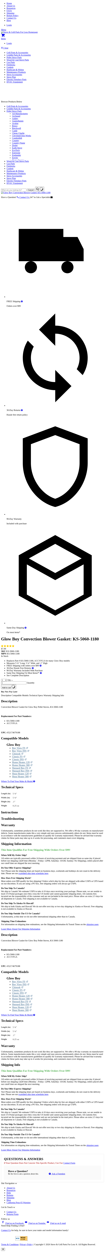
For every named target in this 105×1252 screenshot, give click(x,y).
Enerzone (16, 153)
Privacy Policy (26, 1244)
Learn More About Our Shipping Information (20, 929)
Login (9, 25)
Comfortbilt (17, 138)
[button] (8, 646)
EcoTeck (16, 150)
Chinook (17, 753)
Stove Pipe (11, 77)
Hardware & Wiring (15, 70)
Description (6, 695)
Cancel (30, 190)
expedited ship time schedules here (33, 873)
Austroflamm (17, 121)
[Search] (39, 189)
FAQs (9, 11)
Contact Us (11, 18)
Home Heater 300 (21, 765)
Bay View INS (20, 750)
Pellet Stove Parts (14, 57)
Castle (14, 131)
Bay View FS (20, 748)
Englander (16, 155)
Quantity (30, 683)
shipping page (92, 924)
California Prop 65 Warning (18, 1202)
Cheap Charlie (18, 133)
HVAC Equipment (15, 82)
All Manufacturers (20, 113)
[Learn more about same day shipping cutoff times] (26, 628)
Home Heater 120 (21, 762)
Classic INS (19, 759)
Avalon (15, 123)
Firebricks (11, 65)
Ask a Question (58, 1174)
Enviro (15, 157)
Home (9, 3)
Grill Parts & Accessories (17, 52)
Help (9, 1193)
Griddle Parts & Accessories (19, 55)
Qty (9, 680)
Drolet (15, 145)
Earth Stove (17, 148)
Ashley (15, 118)
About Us (11, 6)
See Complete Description (18, 675)
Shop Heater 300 (21, 776)
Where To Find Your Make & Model (17, 781)
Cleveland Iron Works (21, 135)
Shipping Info (58, 695)
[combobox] (13, 190)
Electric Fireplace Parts (16, 79)
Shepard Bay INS (21, 770)
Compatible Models (20, 695)
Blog (9, 20)
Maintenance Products (16, 72)
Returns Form (12, 1214)
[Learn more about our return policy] (22, 410)
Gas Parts (11, 62)
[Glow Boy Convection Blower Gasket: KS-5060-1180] (25, 192)
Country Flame (18, 143)
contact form (69, 1163)
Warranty (48, 695)
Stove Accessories (14, 74)
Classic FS (18, 756)
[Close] (3, 1249)
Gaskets (10, 67)
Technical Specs (36, 695)
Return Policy (12, 15)
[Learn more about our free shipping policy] (22, 301)
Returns (10, 1195)
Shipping (10, 13)
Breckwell (16, 128)
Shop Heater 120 (21, 773)
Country (15, 140)
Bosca (14, 126)
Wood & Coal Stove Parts (18, 60)
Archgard (16, 116)
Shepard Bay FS (21, 768)
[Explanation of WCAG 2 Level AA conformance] (21, 1240)
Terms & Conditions (10, 1244)
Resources (11, 8)
